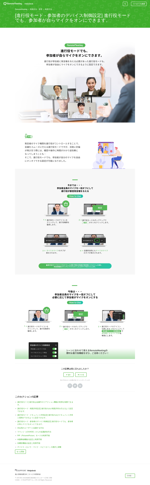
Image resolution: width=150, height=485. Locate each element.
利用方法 (48, 9)
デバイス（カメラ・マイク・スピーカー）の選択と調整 (39, 447)
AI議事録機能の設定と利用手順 (29, 439)
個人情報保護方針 (21, 474)
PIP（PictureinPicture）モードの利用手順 (33, 435)
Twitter (75, 385)
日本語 (129, 476)
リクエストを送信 (139, 4)
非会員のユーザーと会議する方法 (30, 428)
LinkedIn (80, 385)
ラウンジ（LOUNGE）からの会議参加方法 (34, 432)
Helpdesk (28, 4)
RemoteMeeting (21, 9)
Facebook (70, 385)
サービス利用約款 (34, 474)
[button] (68, 374)
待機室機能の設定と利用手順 (28, 443)
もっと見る (20, 451)
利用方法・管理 (36, 9)
